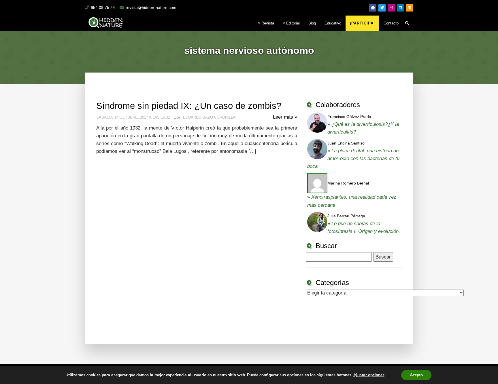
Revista (267, 23)
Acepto (416, 375)
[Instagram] (391, 8)
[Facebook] (372, 8)
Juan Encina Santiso (346, 143)
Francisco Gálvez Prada (349, 116)
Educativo (333, 23)
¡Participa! (362, 23)
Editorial (292, 23)
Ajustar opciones (368, 375)
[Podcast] (409, 8)
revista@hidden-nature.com (151, 7)
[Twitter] (382, 8)
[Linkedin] (400, 8)
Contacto (391, 23)
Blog (312, 23)
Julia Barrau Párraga (346, 216)
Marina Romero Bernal (348, 183)
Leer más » (285, 117)
